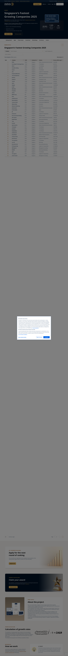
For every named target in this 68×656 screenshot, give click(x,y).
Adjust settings (39, 337)
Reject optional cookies (22, 337)
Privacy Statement (35, 328)
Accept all (46, 337)
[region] (34, 328)
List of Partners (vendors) (22, 334)
